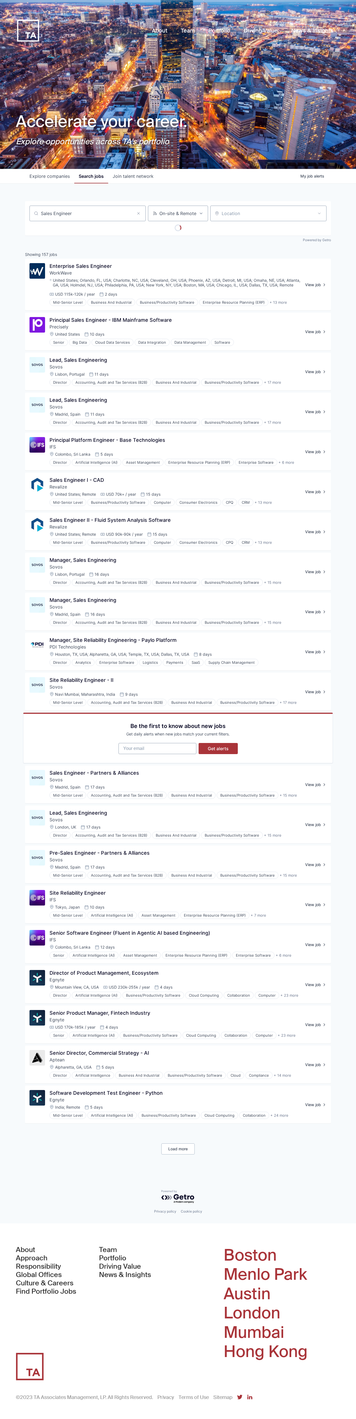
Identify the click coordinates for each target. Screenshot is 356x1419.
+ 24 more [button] (279, 1115)
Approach (32, 1258)
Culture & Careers (44, 1283)
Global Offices (39, 1275)
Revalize (58, 487)
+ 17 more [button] (272, 382)
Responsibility (38, 1266)
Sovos (56, 367)
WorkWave (61, 273)
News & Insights (125, 1275)
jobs (91, 176)
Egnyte (57, 979)
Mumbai (254, 1332)
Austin (247, 1294)
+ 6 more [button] (286, 462)
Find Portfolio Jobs (46, 1291)
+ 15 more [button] (272, 582)
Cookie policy (191, 1211)
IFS (53, 447)
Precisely (59, 327)
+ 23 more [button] (289, 995)
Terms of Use (194, 1397)
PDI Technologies (68, 647)
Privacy (165, 1397)
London (252, 1313)
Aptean (57, 1060)
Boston (250, 1255)
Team (108, 1250)
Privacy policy (165, 1211)
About (25, 1250)
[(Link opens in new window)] (240, 1397)
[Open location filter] (319, 213)
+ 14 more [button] (282, 1075)
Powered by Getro (317, 240)
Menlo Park (265, 1274)
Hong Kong (266, 1351)
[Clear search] (138, 213)
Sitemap (223, 1397)
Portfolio (112, 1258)
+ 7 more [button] (258, 915)
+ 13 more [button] (278, 302)
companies (49, 176)
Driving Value (120, 1266)
